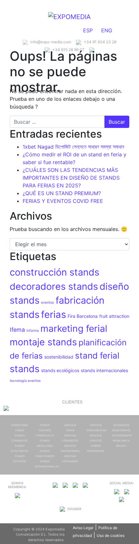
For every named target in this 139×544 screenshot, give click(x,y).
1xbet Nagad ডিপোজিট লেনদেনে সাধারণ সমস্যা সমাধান (73, 146)
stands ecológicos (60, 370)
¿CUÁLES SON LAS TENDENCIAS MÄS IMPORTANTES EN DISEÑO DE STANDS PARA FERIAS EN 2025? (71, 178)
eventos (47, 302)
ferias (53, 314)
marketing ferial (73, 328)
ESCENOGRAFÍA (122, 435)
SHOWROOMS (95, 451)
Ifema (17, 329)
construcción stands (54, 272)
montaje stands (43, 342)
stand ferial (97, 355)
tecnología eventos (25, 381)
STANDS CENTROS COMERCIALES (45, 430)
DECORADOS (121, 425)
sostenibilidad (58, 357)
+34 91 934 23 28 (99, 41)
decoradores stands (54, 286)
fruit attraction (114, 316)
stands (24, 368)
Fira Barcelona (83, 316)
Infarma (33, 331)
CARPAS (96, 445)
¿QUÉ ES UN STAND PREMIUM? (62, 193)
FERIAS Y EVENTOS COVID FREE (63, 201)
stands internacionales (104, 370)
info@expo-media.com (50, 41)
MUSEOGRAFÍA (121, 430)
